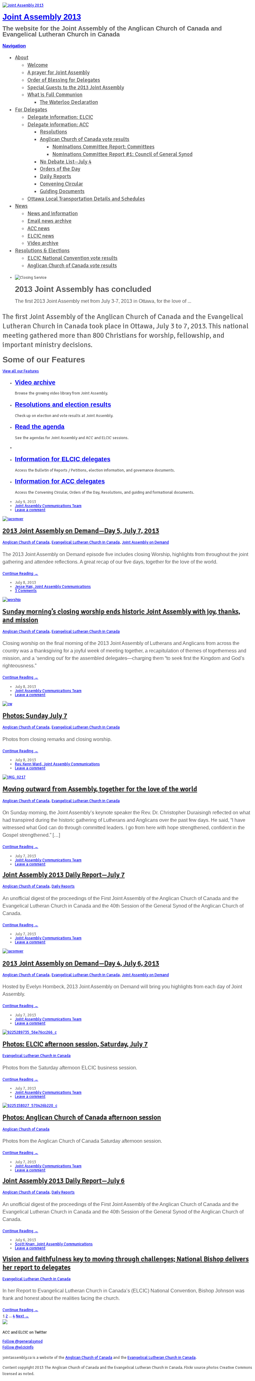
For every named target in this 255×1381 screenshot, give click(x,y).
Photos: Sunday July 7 (34, 715)
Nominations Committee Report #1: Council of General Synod (122, 154)
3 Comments (26, 590)
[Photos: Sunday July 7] (7, 703)
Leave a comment (30, 509)
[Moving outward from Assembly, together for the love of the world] (14, 777)
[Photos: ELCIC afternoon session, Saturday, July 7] (29, 1032)
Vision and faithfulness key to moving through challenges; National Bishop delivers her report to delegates (125, 1263)
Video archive (42, 243)
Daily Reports (55, 176)
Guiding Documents (62, 191)
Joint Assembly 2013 (41, 17)
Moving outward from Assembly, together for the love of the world (99, 789)
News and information (52, 213)
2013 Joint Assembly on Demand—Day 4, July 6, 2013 (80, 963)
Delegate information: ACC (58, 124)
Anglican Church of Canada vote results (84, 139)
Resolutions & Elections (42, 250)
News (21, 206)
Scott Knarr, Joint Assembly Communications (54, 1244)
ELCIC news (40, 236)
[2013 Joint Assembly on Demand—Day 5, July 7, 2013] (12, 518)
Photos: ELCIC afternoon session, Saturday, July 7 (75, 1044)
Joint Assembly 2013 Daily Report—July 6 (63, 1180)
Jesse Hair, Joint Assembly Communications (53, 586)
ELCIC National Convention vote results (72, 258)
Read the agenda (39, 426)
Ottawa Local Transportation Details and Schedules (86, 199)
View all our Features (20, 371)
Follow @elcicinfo (18, 1347)
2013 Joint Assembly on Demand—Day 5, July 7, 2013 (80, 530)
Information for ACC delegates (60, 481)
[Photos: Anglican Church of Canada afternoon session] (29, 1105)
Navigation (14, 45)
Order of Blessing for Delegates (63, 80)
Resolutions (53, 131)
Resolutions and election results (63, 404)
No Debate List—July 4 (65, 161)
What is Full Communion (54, 94)
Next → (22, 1316)
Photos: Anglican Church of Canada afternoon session (81, 1117)
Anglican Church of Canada (25, 542)
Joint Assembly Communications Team (48, 505)
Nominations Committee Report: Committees (103, 146)
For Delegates (31, 109)
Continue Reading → (20, 573)
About (21, 57)
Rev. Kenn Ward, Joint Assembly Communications (57, 764)
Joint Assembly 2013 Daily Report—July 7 (63, 874)
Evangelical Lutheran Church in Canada (86, 542)
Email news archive (49, 221)
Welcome (37, 65)
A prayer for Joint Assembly (58, 72)
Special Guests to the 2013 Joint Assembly (75, 87)
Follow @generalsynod (22, 1341)
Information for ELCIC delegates (62, 459)
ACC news (38, 228)
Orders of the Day (60, 169)
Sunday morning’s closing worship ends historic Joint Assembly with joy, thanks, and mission (121, 615)
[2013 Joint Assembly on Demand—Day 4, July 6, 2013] (12, 951)
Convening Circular (61, 184)
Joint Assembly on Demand (145, 542)
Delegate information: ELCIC (60, 117)
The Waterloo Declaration (69, 102)
